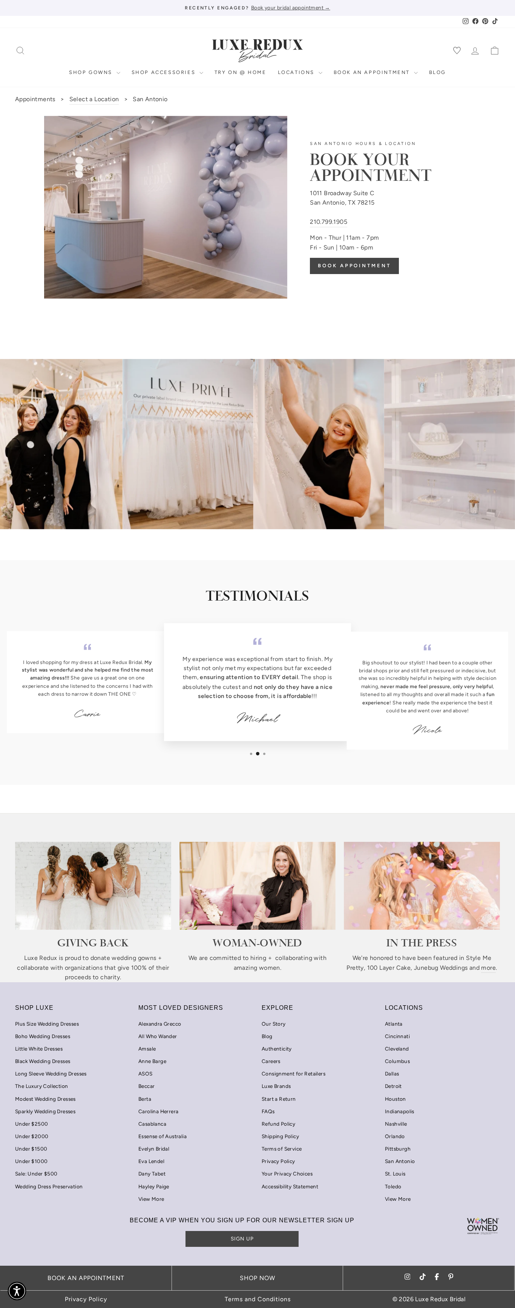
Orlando (395, 1136)
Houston (395, 1099)
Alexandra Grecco (159, 1024)
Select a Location (94, 99)
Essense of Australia (162, 1136)
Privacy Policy (278, 1161)
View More (151, 1199)
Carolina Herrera (158, 1111)
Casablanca (152, 1124)
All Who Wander (157, 1036)
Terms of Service (282, 1149)
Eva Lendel (151, 1161)
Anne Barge (152, 1061)
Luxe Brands (276, 1086)
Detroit (393, 1086)
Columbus (397, 1061)
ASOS (145, 1074)
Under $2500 (31, 1124)
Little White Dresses (39, 1049)
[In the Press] (422, 886)
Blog (437, 72)
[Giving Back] (93, 886)
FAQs (268, 1111)
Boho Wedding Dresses (42, 1036)
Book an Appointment (373, 72)
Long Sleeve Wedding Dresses (51, 1074)
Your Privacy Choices (287, 1174)
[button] (17, 1291)
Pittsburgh (398, 1149)
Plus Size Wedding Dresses (47, 1024)
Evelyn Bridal (153, 1149)
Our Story (274, 1024)
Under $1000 (31, 1161)
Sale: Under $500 (36, 1174)
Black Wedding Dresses (42, 1061)
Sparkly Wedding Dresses (45, 1111)
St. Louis (395, 1174)
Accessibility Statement (290, 1186)
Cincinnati (397, 1036)
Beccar (146, 1086)
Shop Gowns (92, 72)
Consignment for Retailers (293, 1074)
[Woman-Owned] (257, 886)
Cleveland (397, 1049)
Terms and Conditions (258, 1299)
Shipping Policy (280, 1136)
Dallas (392, 1074)
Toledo (393, 1186)
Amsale (147, 1049)
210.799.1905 (328, 221)
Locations (297, 72)
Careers (271, 1061)
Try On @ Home (241, 72)
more (488, 967)
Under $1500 (31, 1149)
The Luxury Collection (41, 1086)
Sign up (242, 1239)
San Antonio (400, 1161)
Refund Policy (278, 1124)
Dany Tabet (152, 1174)
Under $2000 (31, 1136)
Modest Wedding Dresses (45, 1099)
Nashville (396, 1124)
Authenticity (277, 1049)
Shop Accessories (165, 72)
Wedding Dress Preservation (49, 1186)
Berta (144, 1099)
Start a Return (279, 1099)
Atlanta (394, 1024)
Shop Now (257, 1278)
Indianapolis (399, 1111)
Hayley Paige (153, 1186)
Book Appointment (354, 265)
